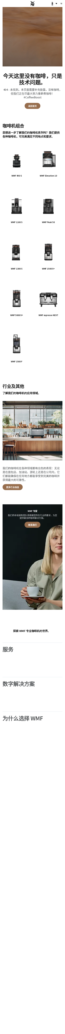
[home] (32, 3)
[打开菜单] (61, 3)
